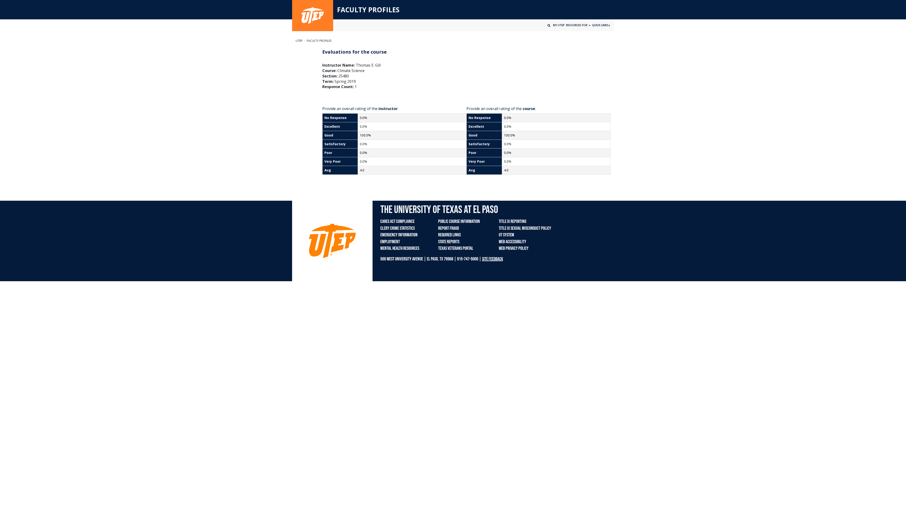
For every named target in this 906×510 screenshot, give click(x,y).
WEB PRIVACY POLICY (513, 248)
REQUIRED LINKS (449, 235)
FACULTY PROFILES (368, 10)
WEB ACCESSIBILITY (512, 242)
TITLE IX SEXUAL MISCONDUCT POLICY (525, 228)
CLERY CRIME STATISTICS (397, 228)
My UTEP (559, 25)
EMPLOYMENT (390, 242)
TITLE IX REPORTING (512, 221)
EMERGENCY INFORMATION (399, 235)
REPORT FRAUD (448, 228)
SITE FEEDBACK (492, 259)
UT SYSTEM (506, 235)
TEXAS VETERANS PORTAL (455, 248)
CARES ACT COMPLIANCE (397, 221)
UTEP (299, 41)
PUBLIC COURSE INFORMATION (459, 221)
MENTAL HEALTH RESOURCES (399, 248)
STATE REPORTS (448, 242)
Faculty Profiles (319, 41)
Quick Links (600, 25)
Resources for (577, 25)
